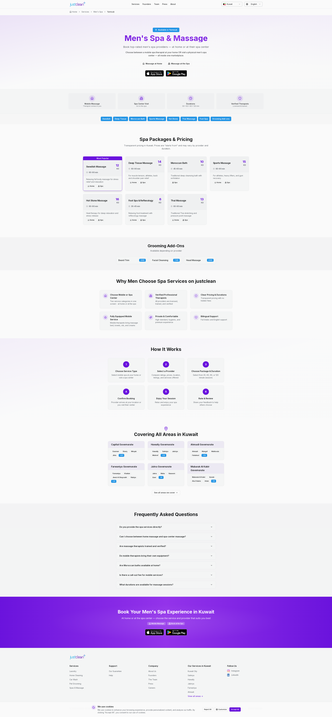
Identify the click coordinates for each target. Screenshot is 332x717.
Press (164, 4)
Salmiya (191, 675)
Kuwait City (192, 671)
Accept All (235, 709)
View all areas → (195, 696)
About (173, 4)
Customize (222, 709)
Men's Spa (98, 12)
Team (156, 4)
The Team (152, 679)
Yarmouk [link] (111, 12)
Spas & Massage (77, 688)
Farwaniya (192, 688)
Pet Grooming (75, 684)
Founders (147, 4)
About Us (152, 671)
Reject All (207, 709)
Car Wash (74, 679)
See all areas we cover (164, 492)
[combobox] (232, 4)
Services (135, 4)
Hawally (191, 679)
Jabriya (191, 684)
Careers (151, 688)
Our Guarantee (115, 671)
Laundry (73, 671)
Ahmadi (191, 692)
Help (111, 675)
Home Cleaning (76, 675)
